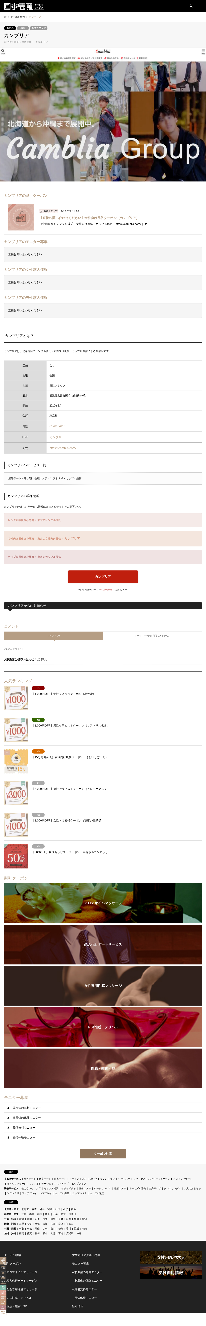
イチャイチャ (68, 1188)
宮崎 (60, 1233)
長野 (60, 1219)
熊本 (45, 1233)
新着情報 (77, 1306)
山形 (65, 1209)
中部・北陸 (10, 1219)
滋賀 (29, 1223)
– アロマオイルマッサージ (20, 1272)
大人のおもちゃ (192, 1188)
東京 (63, 1214)
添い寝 (93, 1178)
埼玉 (47, 1214)
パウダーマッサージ (159, 1178)
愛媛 (76, 1228)
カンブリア (57, 437)
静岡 (76, 1219)
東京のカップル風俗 (49, 556)
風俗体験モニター (24, 1137)
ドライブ (74, 1178)
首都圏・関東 (11, 1214)
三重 (21, 1223)
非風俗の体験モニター (27, 1117)
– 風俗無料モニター (84, 1289)
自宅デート (60, 1178)
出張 (23, 28)
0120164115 (57, 426)
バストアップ (61, 1183)
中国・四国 (10, 1228)
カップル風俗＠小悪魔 (21, 556)
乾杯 (84, 1178)
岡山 (37, 1228)
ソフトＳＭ (13, 1193)
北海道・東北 (11, 1209)
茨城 (24, 1214)
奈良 (60, 1223)
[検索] (191, 6)
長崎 (37, 1233)
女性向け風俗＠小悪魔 (21, 538)
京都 (37, 1223)
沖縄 (78, 1233)
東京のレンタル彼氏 (49, 520)
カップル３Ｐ (79, 1193)
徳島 (60, 1228)
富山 (29, 1219)
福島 (73, 1209)
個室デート (45, 1178)
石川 (37, 1219)
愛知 (84, 1219)
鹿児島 (69, 1233)
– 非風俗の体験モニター (87, 1280)
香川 (68, 1228)
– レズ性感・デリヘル (18, 1297)
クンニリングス (172, 1188)
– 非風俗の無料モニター (87, 1272)
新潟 (21, 1219)
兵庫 (52, 1223)
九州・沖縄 (10, 1233)
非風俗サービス (12, 1178)
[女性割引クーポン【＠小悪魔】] (24, 6)
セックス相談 (51, 1188)
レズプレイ (46, 1193)
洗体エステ (85, 1188)
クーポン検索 (103, 1153)
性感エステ (120, 1188)
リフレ (103, 1178)
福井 (45, 1219)
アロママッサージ (182, 1178)
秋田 (57, 1209)
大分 (52, 1233)
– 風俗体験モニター (84, 1297)
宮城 (49, 1209)
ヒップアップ (79, 1183)
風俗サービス (11, 1188)
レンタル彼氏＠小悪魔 (21, 520)
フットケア (139, 1178)
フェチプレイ (29, 1193)
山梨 (52, 1219)
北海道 (25, 1209)
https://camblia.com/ (62, 448)
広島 (45, 1228)
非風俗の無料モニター (27, 1107)
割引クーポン (12, 1263)
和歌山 (69, 1223)
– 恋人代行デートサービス (20, 1280)
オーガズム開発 (137, 1188)
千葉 (55, 1214)
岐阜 (68, 1219)
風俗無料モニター (24, 1127)
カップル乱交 (97, 1193)
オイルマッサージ (16, 1183)
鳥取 (21, 1228)
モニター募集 (80, 1263)
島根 (29, 1228)
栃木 (31, 1214)
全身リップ (155, 1188)
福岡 (21, 1233)
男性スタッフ (38, 28)
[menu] (200, 6)
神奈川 (72, 1214)
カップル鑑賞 (62, 1193)
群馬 (39, 1214)
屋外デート (30, 1178)
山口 (52, 1228)
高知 (84, 1228)
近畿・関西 (10, 1223)
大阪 (45, 1223)
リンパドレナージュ (40, 1183)
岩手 (42, 1209)
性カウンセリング (31, 1188)
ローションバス (102, 1188)
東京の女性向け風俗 (49, 538)
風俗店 (10, 28)
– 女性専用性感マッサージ (20, 1289)
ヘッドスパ (124, 1178)
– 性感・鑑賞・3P (15, 1306)
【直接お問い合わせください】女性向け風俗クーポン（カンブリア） (89, 218)
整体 (112, 1178)
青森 (34, 1209)
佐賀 (29, 1233)
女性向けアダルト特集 (86, 1255)
